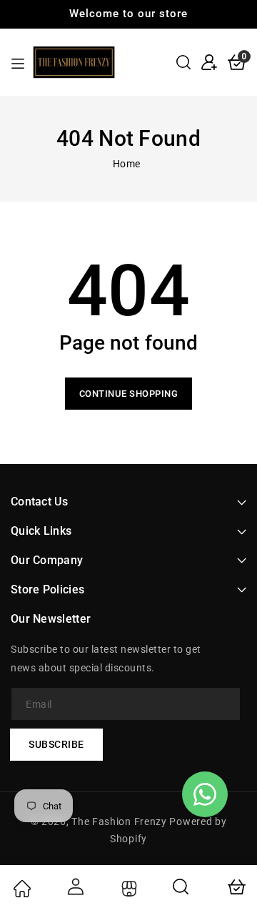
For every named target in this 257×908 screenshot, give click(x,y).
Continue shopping (128, 393)
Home (127, 163)
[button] (183, 62)
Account (75, 886)
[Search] (181, 886)
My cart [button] (235, 886)
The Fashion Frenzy (120, 821)
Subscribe (56, 744)
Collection (127, 888)
